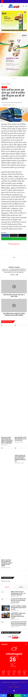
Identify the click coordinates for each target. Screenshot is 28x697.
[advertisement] (14, 244)
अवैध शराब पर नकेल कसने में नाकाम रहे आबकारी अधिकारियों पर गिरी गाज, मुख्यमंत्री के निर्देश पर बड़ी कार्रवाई (7, 440)
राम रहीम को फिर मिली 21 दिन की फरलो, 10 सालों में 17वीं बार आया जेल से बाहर (18, 600)
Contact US (16, 687)
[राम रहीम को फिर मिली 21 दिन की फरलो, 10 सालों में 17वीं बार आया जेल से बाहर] (6, 601)
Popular (21, 587)
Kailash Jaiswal (18, 102)
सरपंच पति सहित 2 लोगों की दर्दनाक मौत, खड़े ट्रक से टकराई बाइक (20, 439)
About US (11, 687)
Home (4, 84)
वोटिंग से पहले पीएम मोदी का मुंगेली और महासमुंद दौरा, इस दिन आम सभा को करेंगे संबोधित (6, 563)
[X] (15, 275)
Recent (7, 587)
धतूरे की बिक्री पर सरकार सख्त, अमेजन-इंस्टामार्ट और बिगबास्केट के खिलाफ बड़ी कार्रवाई (18, 616)
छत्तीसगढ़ (8, 84)
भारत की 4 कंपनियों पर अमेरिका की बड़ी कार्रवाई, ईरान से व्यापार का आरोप (18, 607)
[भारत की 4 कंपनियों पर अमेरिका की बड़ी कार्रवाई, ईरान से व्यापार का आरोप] (6, 608)
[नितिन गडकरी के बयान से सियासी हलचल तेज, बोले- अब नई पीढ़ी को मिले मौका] (6, 594)
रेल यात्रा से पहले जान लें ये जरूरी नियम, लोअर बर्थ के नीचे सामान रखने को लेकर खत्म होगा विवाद (18, 623)
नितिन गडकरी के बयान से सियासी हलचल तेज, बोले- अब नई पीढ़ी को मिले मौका (18, 593)
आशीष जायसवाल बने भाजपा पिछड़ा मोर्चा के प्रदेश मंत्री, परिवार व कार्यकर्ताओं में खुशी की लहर (20, 458)
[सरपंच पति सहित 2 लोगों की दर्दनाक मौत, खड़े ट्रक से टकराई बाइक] (21, 380)
